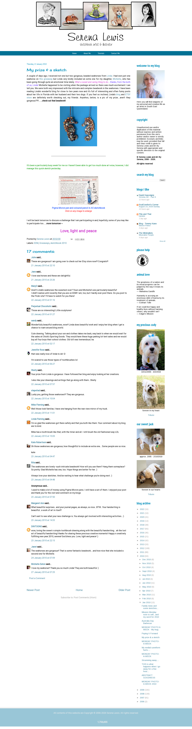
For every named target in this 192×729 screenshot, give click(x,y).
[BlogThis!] (78, 239)
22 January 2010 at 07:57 (43, 384)
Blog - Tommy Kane (148, 223)
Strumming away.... (150, 660)
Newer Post (33, 590)
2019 (142, 521)
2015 (142, 536)
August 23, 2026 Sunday (149, 207)
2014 (142, 540)
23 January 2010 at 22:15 (43, 540)
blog (118, 94)
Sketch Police (144, 225)
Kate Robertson (38, 442)
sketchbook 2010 (58, 243)
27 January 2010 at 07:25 (43, 572)
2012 (142, 548)
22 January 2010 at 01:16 (43, 300)
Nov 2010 (147, 563)
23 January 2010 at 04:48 (43, 479)
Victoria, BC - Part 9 (147, 197)
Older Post (124, 590)
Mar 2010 (146, 595)
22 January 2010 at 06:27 (43, 364)
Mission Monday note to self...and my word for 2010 (150, 614)
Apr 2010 (146, 591)
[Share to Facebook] (82, 239)
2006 (142, 701)
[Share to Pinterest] (83, 239)
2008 (142, 694)
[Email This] (76, 239)
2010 (142, 556)
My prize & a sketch (151, 637)
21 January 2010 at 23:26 (43, 280)
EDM (36, 243)
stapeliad (35, 390)
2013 (142, 544)
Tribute (151, 415)
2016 (142, 533)
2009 (142, 690)
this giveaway (45, 79)
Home (74, 53)
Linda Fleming (38, 419)
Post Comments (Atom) (85, 597)
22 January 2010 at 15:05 (43, 436)
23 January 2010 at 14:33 (43, 520)
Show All (162, 241)
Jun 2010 (146, 583)
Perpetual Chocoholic (41, 306)
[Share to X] (80, 239)
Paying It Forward (150, 633)
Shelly (34, 370)
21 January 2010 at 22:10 (43, 265)
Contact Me (115, 53)
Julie (33, 257)
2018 (142, 525)
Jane (33, 271)
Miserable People (146, 235)
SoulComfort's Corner (148, 205)
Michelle (117, 79)
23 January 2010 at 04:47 (43, 456)
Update (142, 216)
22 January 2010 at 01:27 (43, 314)
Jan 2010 (146, 602)
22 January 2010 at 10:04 (43, 398)
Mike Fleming (37, 404)
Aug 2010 (146, 575)
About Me (87, 53)
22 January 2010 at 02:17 (43, 343)
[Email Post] (71, 239)
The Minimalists (146, 233)
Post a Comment (37, 578)
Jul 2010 (146, 579)
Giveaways (44, 243)
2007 (142, 698)
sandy (34, 320)
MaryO (34, 286)
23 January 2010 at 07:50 (43, 497)
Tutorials (101, 53)
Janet (34, 546)
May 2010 (147, 587)
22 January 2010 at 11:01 (43, 413)
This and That (145, 214)
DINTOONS (36, 526)
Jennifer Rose (38, 350)
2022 (142, 509)
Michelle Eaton (38, 564)
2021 (142, 513)
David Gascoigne (146, 195)
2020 (142, 517)
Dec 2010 (147, 559)
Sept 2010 (147, 571)
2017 (142, 529)
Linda (109, 76)
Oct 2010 (146, 567)
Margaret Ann (37, 503)
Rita (33, 462)
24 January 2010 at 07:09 (43, 558)
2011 (142, 552)
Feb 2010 (146, 598)
